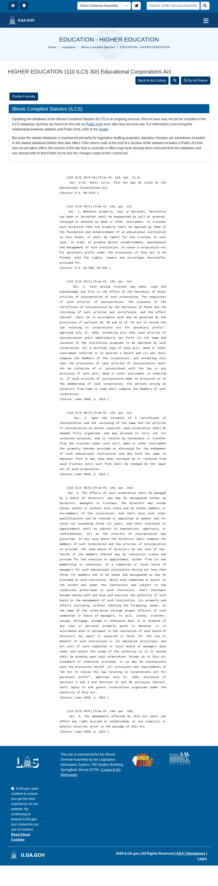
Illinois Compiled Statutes (98, 47)
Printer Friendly (23, 96)
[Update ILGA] (136, 6)
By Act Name (197, 80)
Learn (202, 858)
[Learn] (24, 6)
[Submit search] (205, 6)
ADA (180, 853)
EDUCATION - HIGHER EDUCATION (145, 47)
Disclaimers (195, 853)
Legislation (69, 47)
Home (52, 47)
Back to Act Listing (152, 80)
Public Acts (94, 124)
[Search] (174, 81)
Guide (103, 129)
